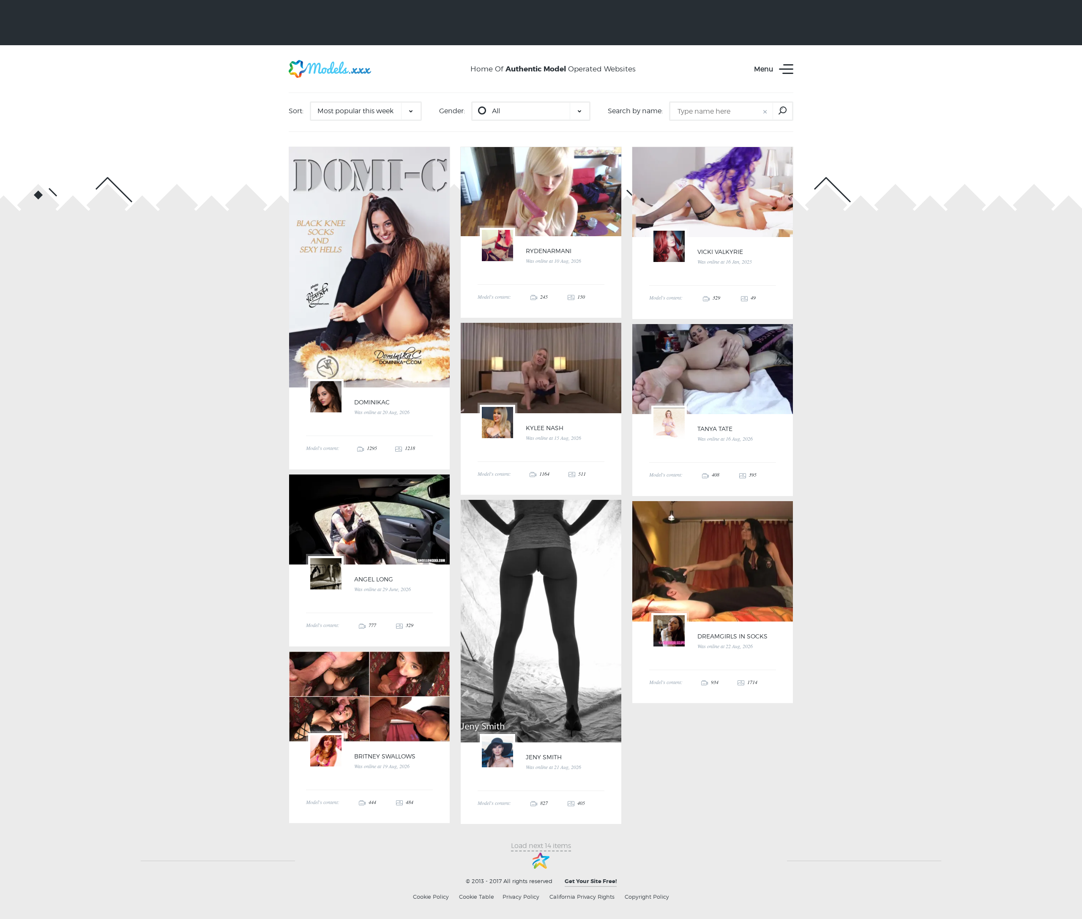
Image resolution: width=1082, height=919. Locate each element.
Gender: (452, 111)
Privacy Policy (521, 896)
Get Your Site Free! (591, 881)
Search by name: (635, 111)
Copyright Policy (647, 896)
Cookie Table (476, 896)
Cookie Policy (431, 896)
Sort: (296, 111)
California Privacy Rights (582, 896)
